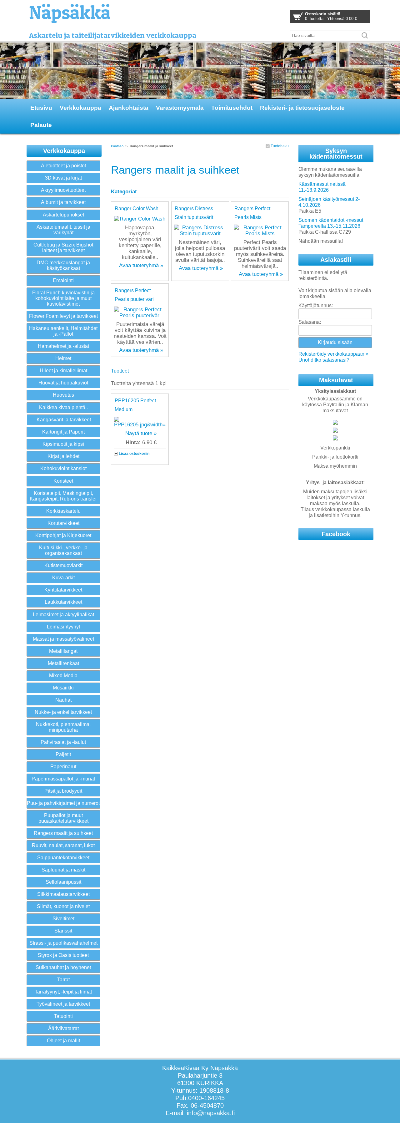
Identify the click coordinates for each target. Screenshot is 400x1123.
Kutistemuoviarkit (63, 565)
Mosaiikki (63, 687)
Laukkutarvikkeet (63, 602)
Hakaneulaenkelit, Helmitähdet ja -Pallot (63, 331)
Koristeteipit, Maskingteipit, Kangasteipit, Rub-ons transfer (63, 495)
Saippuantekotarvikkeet (63, 857)
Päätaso (117, 146)
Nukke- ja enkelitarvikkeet (63, 712)
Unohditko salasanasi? (323, 360)
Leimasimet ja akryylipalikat (63, 614)
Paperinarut (63, 766)
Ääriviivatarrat (63, 1028)
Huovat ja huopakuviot (63, 382)
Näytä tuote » (141, 433)
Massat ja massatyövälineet (63, 639)
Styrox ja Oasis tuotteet (63, 955)
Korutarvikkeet (63, 523)
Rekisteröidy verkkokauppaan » (333, 354)
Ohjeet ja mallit (63, 1040)
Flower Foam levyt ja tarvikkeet (63, 316)
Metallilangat (63, 651)
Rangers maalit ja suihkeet (63, 833)
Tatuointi (63, 1016)
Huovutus (63, 395)
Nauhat (63, 700)
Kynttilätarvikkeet (63, 589)
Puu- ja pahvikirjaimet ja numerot (63, 803)
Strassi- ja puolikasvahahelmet (63, 943)
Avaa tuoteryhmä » (141, 265)
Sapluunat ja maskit (63, 869)
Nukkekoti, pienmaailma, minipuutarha (63, 727)
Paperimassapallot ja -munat (63, 778)
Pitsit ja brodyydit (63, 791)
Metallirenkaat (63, 663)
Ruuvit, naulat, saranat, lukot (63, 845)
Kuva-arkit (63, 577)
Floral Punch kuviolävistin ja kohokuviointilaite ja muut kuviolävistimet (63, 298)
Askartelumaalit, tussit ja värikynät (63, 229)
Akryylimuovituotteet (63, 190)
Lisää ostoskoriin (134, 453)
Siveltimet (63, 918)
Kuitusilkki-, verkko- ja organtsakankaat (63, 550)
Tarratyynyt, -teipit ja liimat (63, 991)
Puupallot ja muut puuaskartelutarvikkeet (63, 818)
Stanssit (63, 930)
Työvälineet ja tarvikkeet (63, 1004)
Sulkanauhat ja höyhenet (63, 967)
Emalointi (63, 280)
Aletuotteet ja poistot (63, 165)
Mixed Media (63, 675)
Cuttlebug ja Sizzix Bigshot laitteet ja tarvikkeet (63, 247)
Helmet (63, 358)
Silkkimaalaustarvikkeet (63, 894)
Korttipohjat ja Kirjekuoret (63, 535)
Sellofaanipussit (63, 882)
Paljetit (63, 754)
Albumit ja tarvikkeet (63, 202)
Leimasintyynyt (63, 626)
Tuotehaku (279, 146)
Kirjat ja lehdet (63, 456)
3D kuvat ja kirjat (63, 177)
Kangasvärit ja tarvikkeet (64, 419)
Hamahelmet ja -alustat (63, 346)
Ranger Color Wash (136, 208)
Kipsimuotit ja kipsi (63, 444)
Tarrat (63, 979)
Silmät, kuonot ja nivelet (63, 906)
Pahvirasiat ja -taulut (63, 742)
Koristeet (63, 481)
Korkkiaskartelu (63, 511)
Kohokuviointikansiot (63, 468)
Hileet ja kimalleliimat (63, 370)
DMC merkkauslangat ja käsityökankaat (63, 265)
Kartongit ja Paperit (63, 431)
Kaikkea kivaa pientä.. (63, 407)
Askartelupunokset (63, 214)
